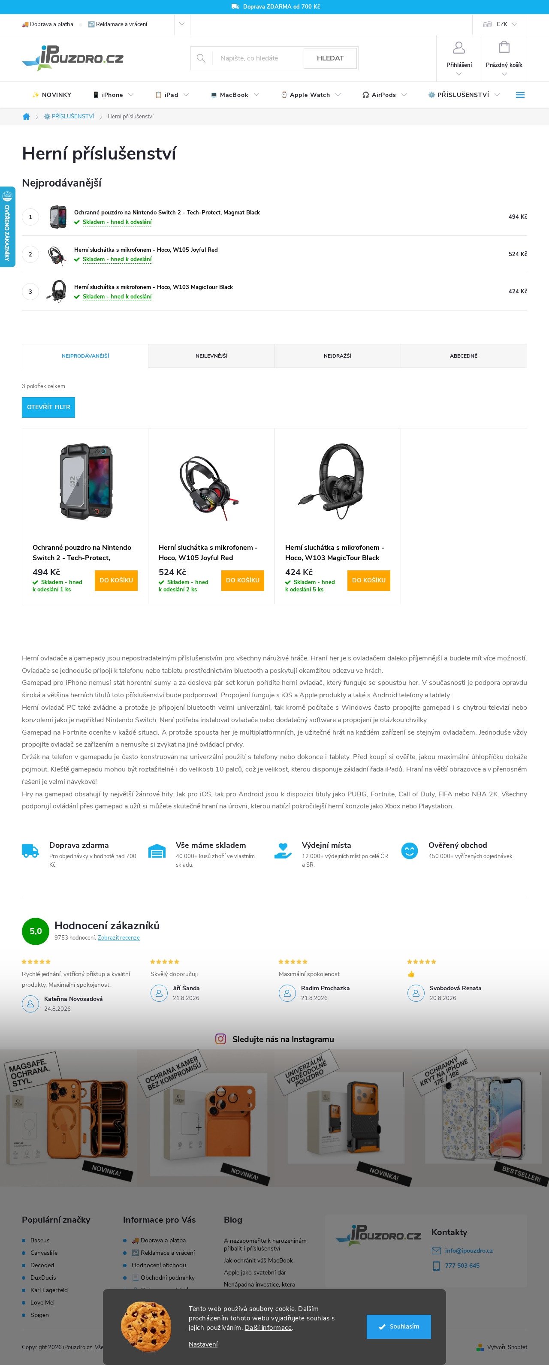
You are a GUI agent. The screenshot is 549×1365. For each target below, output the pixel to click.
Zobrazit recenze (119, 938)
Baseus (40, 1240)
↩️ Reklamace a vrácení (117, 24)
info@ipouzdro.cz (469, 1251)
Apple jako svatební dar (255, 1273)
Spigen (39, 1315)
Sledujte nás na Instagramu (283, 1039)
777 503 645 (462, 1266)
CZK (502, 24)
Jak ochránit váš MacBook (258, 1261)
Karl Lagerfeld (49, 1290)
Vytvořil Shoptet (507, 1347)
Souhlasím (404, 1326)
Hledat (330, 58)
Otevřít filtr (48, 407)
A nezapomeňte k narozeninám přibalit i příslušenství (265, 1245)
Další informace (268, 1327)
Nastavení (203, 1344)
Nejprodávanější (85, 356)
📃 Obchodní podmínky (163, 1278)
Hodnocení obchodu (159, 1265)
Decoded (42, 1265)
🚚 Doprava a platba (47, 24)
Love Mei (42, 1302)
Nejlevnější (211, 356)
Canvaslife (43, 1253)
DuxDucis (43, 1278)
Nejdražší (337, 356)
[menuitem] (52, 95)
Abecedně (463, 356)
